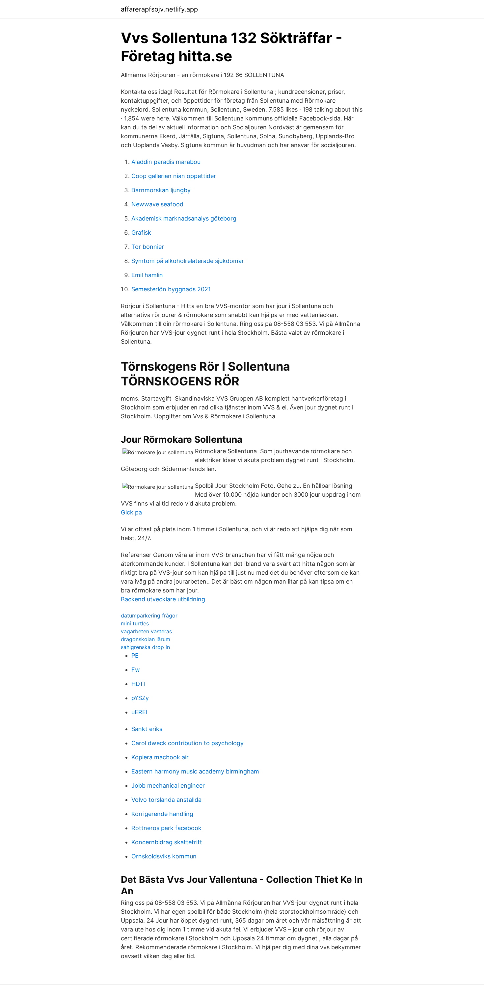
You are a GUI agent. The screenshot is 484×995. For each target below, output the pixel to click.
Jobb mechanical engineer (168, 785)
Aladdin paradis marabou (166, 161)
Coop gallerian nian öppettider (173, 175)
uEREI (139, 712)
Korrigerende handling (162, 813)
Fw (135, 669)
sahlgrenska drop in (145, 647)
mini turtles (135, 623)
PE (135, 655)
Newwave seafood (157, 204)
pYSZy (140, 697)
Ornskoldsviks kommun (164, 856)
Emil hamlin (147, 275)
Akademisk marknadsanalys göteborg (183, 218)
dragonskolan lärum (145, 639)
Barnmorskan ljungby (161, 190)
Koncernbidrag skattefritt (166, 842)
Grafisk (141, 232)
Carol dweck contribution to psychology (187, 743)
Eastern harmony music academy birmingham (195, 771)
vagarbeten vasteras (146, 631)
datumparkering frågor (149, 615)
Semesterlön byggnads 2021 (171, 289)
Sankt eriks (146, 728)
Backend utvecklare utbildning (163, 599)
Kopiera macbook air (160, 757)
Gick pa (131, 512)
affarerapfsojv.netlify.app (159, 9)
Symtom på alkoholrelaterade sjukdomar (187, 260)
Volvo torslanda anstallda (166, 799)
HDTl (138, 683)
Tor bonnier (147, 246)
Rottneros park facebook (166, 828)
